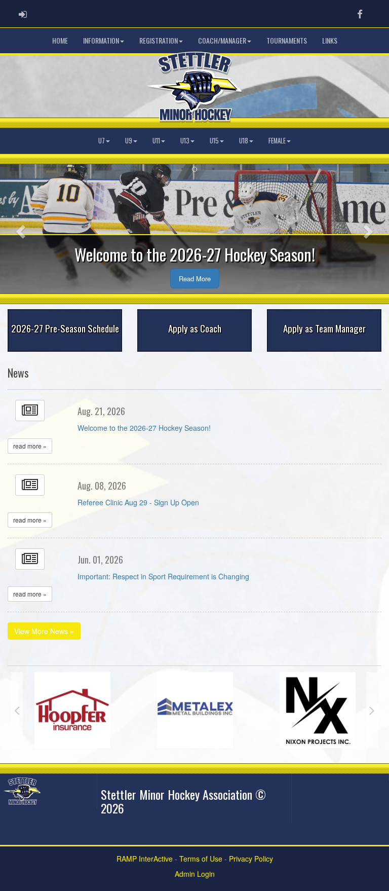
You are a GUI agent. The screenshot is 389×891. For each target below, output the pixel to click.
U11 (156, 140)
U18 (243, 140)
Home (60, 40)
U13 (184, 140)
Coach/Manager (222, 40)
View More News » (44, 631)
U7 (101, 140)
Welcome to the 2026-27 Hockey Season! (144, 428)
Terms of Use (200, 858)
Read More (195, 278)
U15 (214, 140)
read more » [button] (30, 445)
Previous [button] (17, 710)
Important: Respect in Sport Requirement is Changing (163, 576)
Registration (158, 40)
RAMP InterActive (144, 858)
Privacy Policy (251, 858)
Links (329, 40)
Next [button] (372, 710)
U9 (128, 140)
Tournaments (286, 40)
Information (101, 40)
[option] (72, 710)
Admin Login (195, 874)
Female (277, 140)
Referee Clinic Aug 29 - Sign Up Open (138, 502)
